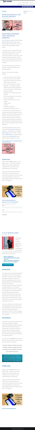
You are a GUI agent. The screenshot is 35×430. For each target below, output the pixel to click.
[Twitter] (23, 6)
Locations (23, 428)
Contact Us (31, 4)
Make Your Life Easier (21, 4)
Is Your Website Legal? (10, 233)
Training (31, 2)
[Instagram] (32, 6)
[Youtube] (31, 6)
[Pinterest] (29, 6)
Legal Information (25, 2)
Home (20, 2)
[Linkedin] (27, 6)
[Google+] (26, 6)
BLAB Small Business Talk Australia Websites (11, 15)
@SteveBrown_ (9, 134)
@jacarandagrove (6, 132)
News (27, 4)
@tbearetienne (13, 136)
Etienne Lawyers (13, 428)
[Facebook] (24, 6)
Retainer (16, 428)
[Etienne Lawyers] (7, 1)
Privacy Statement (19, 428)
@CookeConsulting (14, 129)
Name (3, 205)
